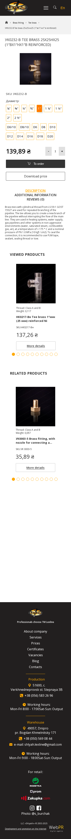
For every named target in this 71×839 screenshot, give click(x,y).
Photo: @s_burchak (35, 813)
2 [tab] (18, 479)
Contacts (35, 667)
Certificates (35, 649)
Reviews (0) (35, 199)
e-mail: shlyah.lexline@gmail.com (38, 744)
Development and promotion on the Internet (25, 828)
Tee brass (32, 22)
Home (6, 23)
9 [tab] (51, 479)
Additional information (35, 195)
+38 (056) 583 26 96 (39, 695)
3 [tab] (22, 479)
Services (36, 637)
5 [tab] (32, 479)
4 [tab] (27, 479)
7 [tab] (41, 479)
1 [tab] (13, 479)
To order (38, 163)
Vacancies (35, 655)
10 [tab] (56, 479)
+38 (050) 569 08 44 (38, 738)
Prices (35, 643)
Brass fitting (18, 22)
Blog (35, 661)
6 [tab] (37, 479)
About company (35, 631)
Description (35, 190)
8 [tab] (46, 479)
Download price (35, 176)
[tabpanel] (35, 428)
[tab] (35, 190)
